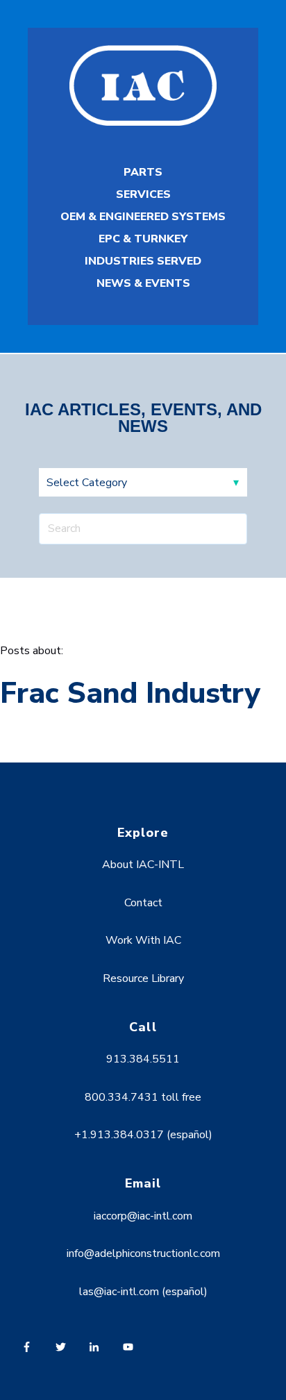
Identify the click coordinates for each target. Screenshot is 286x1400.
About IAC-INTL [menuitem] (143, 864)
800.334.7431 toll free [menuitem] (143, 1097)
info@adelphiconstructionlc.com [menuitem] (143, 1253)
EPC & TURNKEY (143, 239)
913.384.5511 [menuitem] (143, 1059)
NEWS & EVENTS (143, 283)
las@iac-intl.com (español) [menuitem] (143, 1291)
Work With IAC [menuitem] (143, 940)
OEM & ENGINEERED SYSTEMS (143, 216)
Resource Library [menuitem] (143, 978)
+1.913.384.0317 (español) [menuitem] (143, 1134)
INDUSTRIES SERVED (143, 261)
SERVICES (143, 194)
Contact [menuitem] (143, 902)
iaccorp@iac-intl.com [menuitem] (143, 1216)
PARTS (143, 172)
